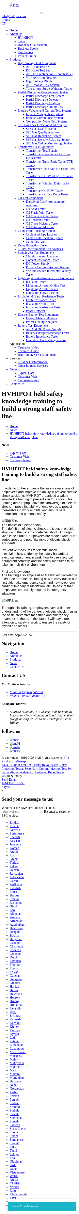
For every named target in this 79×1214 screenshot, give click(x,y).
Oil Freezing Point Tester (42, 216)
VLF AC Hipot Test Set (41, 77)
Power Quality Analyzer (41, 322)
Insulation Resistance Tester (43, 307)
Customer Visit (27, 376)
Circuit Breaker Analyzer (42, 256)
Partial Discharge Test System (45, 96)
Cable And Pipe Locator (41, 234)
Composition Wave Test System (46, 121)
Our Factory (25, 52)
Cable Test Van (35, 241)
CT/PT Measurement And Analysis (40, 249)
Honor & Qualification (32, 45)
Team (21, 41)
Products (15, 59)
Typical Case (26, 373)
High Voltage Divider (39, 81)
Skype (6, 787)
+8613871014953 (13, 783)
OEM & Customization (33, 362)
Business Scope (28, 48)
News (13, 369)
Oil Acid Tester (35, 209)
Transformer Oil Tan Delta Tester (47, 194)
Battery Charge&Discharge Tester (47, 333)
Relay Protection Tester (33, 245)
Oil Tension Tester (37, 220)
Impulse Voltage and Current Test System (44, 110)
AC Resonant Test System (43, 85)
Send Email (9, 779)
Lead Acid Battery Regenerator (46, 340)
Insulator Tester (36, 282)
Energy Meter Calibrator (41, 318)
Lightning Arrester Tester (42, 289)
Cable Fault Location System (44, 238)
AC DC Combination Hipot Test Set (49, 74)
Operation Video (28, 347)
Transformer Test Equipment (36, 147)
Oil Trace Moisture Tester (42, 223)
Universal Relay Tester (49, 772)
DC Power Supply (38, 263)
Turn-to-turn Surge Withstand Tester (49, 88)
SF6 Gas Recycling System (43, 136)
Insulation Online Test (40, 303)
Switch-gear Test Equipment (36, 252)
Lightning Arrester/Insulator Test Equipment (46, 278)
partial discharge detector (17, 772)
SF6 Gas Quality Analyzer (43, 132)
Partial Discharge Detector (43, 99)
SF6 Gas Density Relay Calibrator (48, 139)
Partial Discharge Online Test (44, 107)
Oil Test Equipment (30, 198)
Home (14, 30)
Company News (28, 380)
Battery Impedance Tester (42, 336)
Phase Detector (35, 311)
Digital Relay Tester (45, 765)
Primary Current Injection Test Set (47, 267)
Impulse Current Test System (44, 117)
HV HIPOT (25, 37)
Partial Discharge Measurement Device (43, 92)
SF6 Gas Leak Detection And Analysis (42, 125)
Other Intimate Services (33, 365)
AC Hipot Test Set (38, 66)
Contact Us (17, 384)
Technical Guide (28, 351)
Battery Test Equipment (33, 325)
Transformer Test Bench (41, 150)
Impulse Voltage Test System (44, 114)
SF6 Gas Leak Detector (41, 128)
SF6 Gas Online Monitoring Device (49, 143)
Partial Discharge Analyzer (43, 103)
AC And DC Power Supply (43, 329)
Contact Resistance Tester (42, 260)
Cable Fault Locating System (36, 230)
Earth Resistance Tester (41, 300)
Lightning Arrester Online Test (45, 285)
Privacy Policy (27, 56)
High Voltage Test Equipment (37, 63)
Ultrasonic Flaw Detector (42, 292)
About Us (16, 34)
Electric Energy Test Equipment (38, 314)
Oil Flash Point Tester (40, 212)
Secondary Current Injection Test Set (48, 768)
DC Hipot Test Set (38, 70)
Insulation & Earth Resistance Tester (41, 296)
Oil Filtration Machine (40, 227)
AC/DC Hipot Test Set (16, 765)
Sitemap (20, 761)
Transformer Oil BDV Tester (44, 190)
